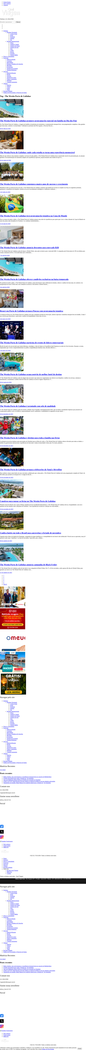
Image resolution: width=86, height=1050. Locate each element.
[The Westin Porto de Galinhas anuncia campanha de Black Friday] (12, 561)
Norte (11, 35)
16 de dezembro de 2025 (6, 445)
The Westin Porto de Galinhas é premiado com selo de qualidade (28, 406)
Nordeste (12, 37)
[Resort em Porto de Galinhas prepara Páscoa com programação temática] (12, 307)
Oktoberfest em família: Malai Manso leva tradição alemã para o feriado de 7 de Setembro (27, 783)
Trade (8, 89)
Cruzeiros (9, 61)
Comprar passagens (12, 82)
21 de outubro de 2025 (6, 572)
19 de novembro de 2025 (6, 477)
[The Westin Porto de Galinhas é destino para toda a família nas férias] (12, 434)
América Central (14, 44)
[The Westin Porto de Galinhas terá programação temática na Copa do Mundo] (12, 212)
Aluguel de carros (11, 77)
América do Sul (14, 47)
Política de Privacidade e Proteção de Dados (15, 92)
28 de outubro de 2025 (6, 541)
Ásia (11, 49)
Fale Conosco (7, 3)
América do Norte (15, 46)
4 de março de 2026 (5, 319)
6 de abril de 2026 (5, 287)
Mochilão (9, 65)
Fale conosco (6, 844)
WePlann (9, 80)
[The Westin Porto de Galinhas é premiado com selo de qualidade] (12, 402)
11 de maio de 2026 (5, 223)
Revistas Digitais (7, 91)
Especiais (5, 58)
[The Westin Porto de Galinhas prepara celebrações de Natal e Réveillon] (12, 466)
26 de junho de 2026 (5, 160)
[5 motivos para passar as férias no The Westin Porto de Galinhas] (12, 497)
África (11, 43)
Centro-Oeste (13, 34)
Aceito (79, 1048)
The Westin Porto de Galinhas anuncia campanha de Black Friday (28, 565)
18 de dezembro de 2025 (6, 414)
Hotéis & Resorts (11, 73)
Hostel (8, 74)
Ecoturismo (10, 67)
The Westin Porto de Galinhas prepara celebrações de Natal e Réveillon (31, 469)
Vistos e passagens (12, 79)
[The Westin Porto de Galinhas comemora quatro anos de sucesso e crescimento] (12, 180)
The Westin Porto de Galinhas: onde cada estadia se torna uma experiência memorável (37, 152)
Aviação (9, 76)
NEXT (5, 584)
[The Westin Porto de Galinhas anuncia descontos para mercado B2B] (12, 244)
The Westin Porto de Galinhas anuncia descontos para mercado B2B (29, 247)
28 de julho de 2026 (5, 128)
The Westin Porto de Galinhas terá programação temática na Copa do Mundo (33, 216)
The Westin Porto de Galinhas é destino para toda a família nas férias (30, 438)
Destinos (5, 31)
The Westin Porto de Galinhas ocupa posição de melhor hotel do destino (31, 374)
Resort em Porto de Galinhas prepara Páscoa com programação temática (31, 311)
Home (5, 858)
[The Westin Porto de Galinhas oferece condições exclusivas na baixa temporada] (12, 275)
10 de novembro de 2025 (6, 509)
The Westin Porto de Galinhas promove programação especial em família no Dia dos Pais (38, 121)
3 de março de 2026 (5, 350)
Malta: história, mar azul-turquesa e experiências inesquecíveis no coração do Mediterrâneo (27, 777)
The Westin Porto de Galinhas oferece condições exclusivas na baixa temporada (34, 279)
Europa (12, 52)
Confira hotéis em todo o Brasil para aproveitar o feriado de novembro (30, 533)
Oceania (12, 53)
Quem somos (6, 845)
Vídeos (8, 86)
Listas (8, 88)
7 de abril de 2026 (5, 255)
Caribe (12, 50)
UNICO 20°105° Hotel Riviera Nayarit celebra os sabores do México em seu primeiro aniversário (29, 781)
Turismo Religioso (11, 70)
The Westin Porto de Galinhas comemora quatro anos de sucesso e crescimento (34, 184)
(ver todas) (3, 769)
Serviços (5, 71)
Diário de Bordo (11, 59)
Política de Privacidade (48, 1049)
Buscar (18, 22)
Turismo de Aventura (12, 68)
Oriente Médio (14, 55)
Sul (11, 40)
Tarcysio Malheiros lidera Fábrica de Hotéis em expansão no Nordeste (21, 780)
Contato (9, 873)
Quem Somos (7, 2)
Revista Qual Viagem (12, 870)
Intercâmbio (10, 62)
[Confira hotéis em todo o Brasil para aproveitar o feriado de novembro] (12, 529)
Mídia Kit (5, 847)
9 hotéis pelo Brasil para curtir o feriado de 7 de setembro (18, 778)
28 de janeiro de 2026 (6, 382)
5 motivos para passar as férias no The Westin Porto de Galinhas (28, 501)
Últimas (5, 83)
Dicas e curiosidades (8, 56)
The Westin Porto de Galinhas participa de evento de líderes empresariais (31, 343)
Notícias (9, 85)
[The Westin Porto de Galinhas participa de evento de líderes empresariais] (12, 339)
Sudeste (12, 38)
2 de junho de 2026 (5, 192)
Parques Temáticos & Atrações (15, 64)
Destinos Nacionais (12, 32)
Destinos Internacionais (13, 41)
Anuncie (5, 5)
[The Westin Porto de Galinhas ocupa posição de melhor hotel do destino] (12, 371)
